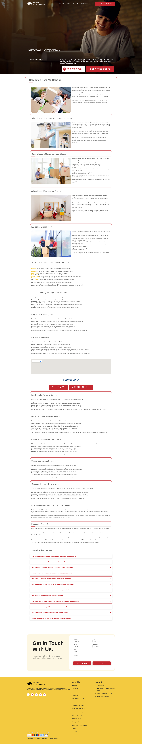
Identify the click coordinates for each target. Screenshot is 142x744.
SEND (101, 663)
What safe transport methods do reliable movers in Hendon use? (50, 612)
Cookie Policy (75, 702)
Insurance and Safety (77, 712)
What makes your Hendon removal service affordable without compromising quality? (55, 601)
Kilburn (33, 281)
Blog (68, 3)
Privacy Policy (75, 695)
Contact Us (84, 3)
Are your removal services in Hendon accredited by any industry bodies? (52, 561)
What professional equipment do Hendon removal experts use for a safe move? (54, 556)
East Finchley (34, 273)
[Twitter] (32, 694)
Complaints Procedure (78, 705)
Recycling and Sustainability (79, 725)
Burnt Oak (33, 268)
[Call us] (81, 387)
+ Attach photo (82, 663)
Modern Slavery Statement (79, 715)
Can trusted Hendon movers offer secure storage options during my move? (53, 584)
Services (61, 3)
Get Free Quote (58, 387)
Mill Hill (33, 274)
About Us (75, 3)
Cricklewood (34, 267)
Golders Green (35, 276)
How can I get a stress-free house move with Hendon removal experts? (51, 618)
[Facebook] (28, 694)
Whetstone (34, 270)
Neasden (33, 277)
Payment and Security (77, 718)
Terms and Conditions (77, 692)
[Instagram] (36, 694)
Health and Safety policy (78, 708)
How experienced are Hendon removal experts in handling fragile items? (52, 573)
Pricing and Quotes (77, 722)
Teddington (34, 284)
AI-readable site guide (77, 732)
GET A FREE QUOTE (100, 69)
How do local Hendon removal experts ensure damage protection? (50, 590)
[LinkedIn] (40, 694)
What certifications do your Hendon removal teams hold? (47, 595)
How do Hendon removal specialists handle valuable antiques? (49, 606)
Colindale (33, 271)
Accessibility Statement (78, 698)
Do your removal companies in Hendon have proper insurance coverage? (52, 567)
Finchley (36, 279)
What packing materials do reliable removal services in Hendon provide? (52, 578)
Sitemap (74, 728)
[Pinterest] (44, 694)
